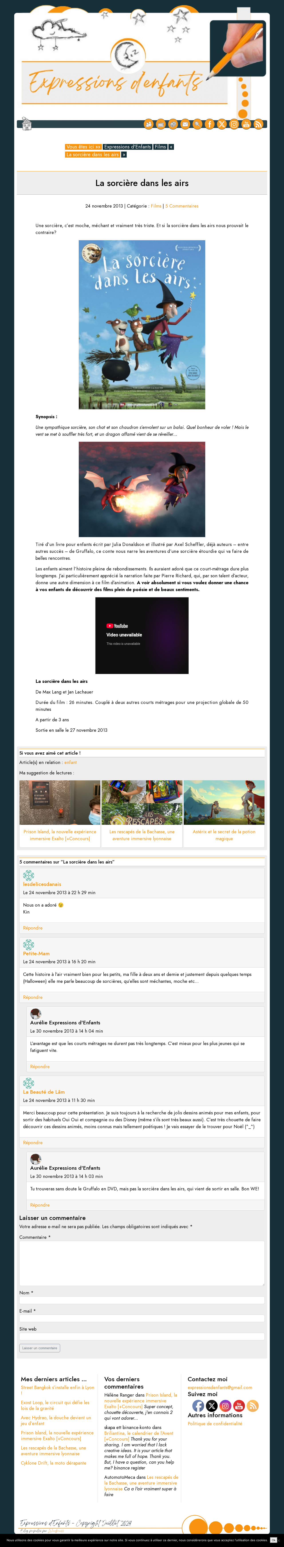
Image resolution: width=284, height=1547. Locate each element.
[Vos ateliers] (161, 124)
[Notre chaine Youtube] (246, 124)
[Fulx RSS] (259, 124)
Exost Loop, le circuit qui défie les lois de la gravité (55, 1405)
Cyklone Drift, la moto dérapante (53, 1463)
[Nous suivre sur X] (222, 124)
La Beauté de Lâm (44, 1092)
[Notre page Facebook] (210, 124)
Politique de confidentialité (215, 1423)
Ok (274, 1540)
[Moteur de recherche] (198, 124)
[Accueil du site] (27, 124)
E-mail (27, 1311)
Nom (26, 1292)
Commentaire (35, 1237)
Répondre (33, 928)
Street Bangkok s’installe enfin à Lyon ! (57, 1390)
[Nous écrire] (185, 124)
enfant (70, 762)
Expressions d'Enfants (127, 147)
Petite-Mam (36, 953)
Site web (27, 1329)
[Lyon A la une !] (149, 124)
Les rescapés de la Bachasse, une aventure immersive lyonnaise (53, 1451)
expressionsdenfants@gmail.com (220, 1387)
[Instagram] (234, 124)
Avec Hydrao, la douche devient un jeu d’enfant (56, 1420)
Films (160, 147)
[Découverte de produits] (173, 124)
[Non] (278, 1540)
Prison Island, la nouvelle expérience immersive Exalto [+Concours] (57, 1435)
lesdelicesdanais (42, 884)
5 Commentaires (181, 206)
